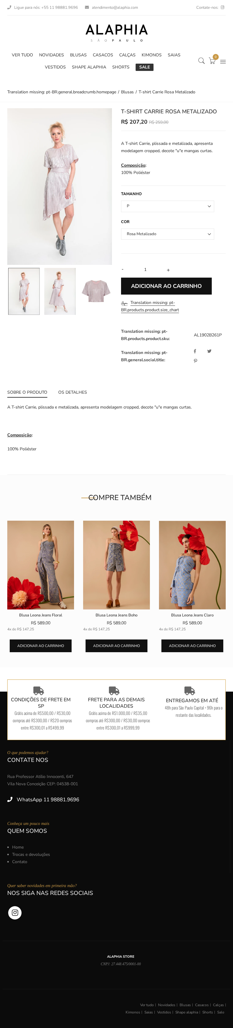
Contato (19, 862)
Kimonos (133, 1012)
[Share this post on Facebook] (200, 351)
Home (18, 847)
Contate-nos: (207, 7)
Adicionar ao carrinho (40, 645)
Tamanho (131, 194)
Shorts (207, 1012)
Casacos (202, 1004)
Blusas (185, 1004)
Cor (125, 222)
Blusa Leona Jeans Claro (192, 615)
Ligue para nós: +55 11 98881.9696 (46, 7)
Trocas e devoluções (31, 854)
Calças (218, 1004)
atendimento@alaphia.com (115, 7)
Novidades (166, 1004)
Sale (220, 1012)
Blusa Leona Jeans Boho (116, 615)
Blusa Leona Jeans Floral (40, 615)
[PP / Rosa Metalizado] (24, 291)
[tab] (30, 393)
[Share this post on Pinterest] (195, 361)
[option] (59, 186)
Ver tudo (147, 1004)
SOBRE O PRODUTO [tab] (27, 392)
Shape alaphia (186, 1012)
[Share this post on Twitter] (213, 351)
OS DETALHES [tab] (72, 392)
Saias (148, 1012)
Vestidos (164, 1012)
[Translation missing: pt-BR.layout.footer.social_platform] (222, 7)
